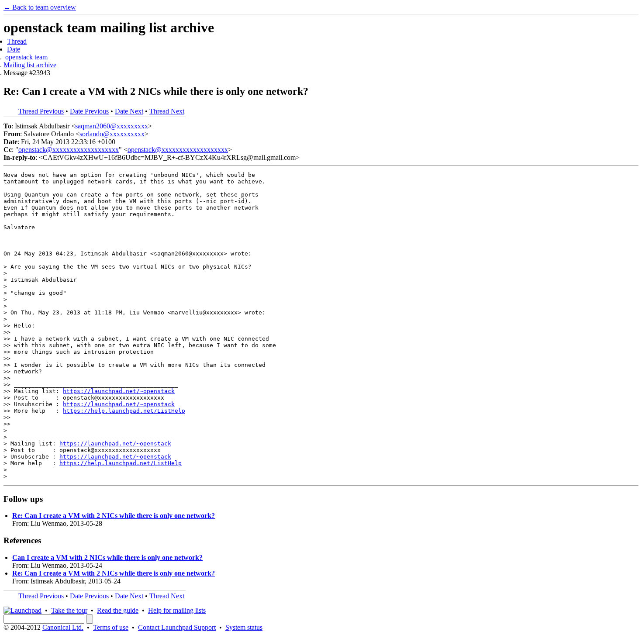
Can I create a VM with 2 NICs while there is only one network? (107, 557)
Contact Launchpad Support (177, 627)
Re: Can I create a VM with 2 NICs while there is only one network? (113, 515)
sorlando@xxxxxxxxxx (112, 134)
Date (13, 49)
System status (243, 627)
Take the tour (69, 610)
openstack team (26, 57)
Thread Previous (41, 111)
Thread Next (166, 111)
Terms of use (110, 627)
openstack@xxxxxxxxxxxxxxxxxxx (68, 149)
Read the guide (117, 610)
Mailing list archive (29, 65)
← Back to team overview (39, 7)
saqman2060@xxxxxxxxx (111, 126)
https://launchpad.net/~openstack (119, 391)
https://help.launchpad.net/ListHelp (124, 410)
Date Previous (89, 111)
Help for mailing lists (177, 610)
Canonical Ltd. (62, 627)
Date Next (129, 111)
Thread (17, 41)
